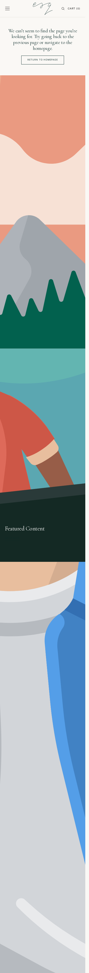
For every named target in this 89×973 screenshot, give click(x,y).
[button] (7, 8)
